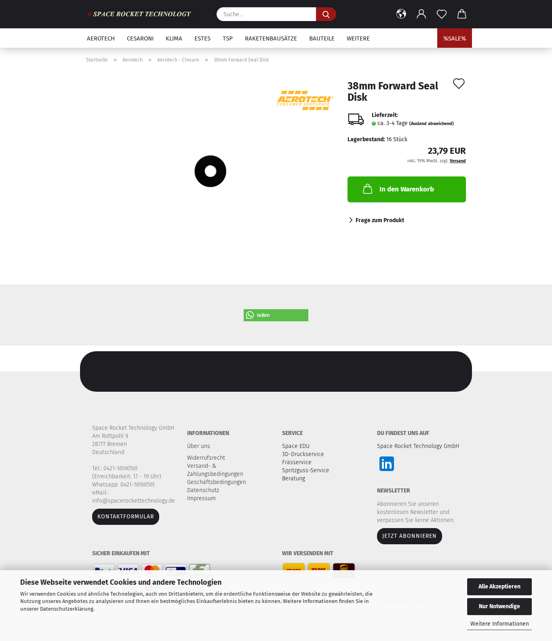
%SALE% (454, 38)
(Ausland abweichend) (431, 123)
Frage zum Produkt (380, 220)
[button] (401, 14)
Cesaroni (140, 38)
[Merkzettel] (442, 14)
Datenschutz (204, 490)
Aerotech (101, 38)
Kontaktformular (125, 516)
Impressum (201, 498)
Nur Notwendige (499, 606)
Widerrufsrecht (207, 457)
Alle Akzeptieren (499, 586)
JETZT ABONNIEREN (409, 536)
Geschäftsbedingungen (217, 482)
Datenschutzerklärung (66, 609)
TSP (228, 38)
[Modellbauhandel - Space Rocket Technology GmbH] (144, 14)
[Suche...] (326, 14)
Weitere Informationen (499, 623)
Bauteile (322, 38)
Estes (202, 38)
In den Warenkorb (406, 189)
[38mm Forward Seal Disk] (211, 171)
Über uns (198, 446)
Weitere (358, 38)
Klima (174, 38)
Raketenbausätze (271, 38)
